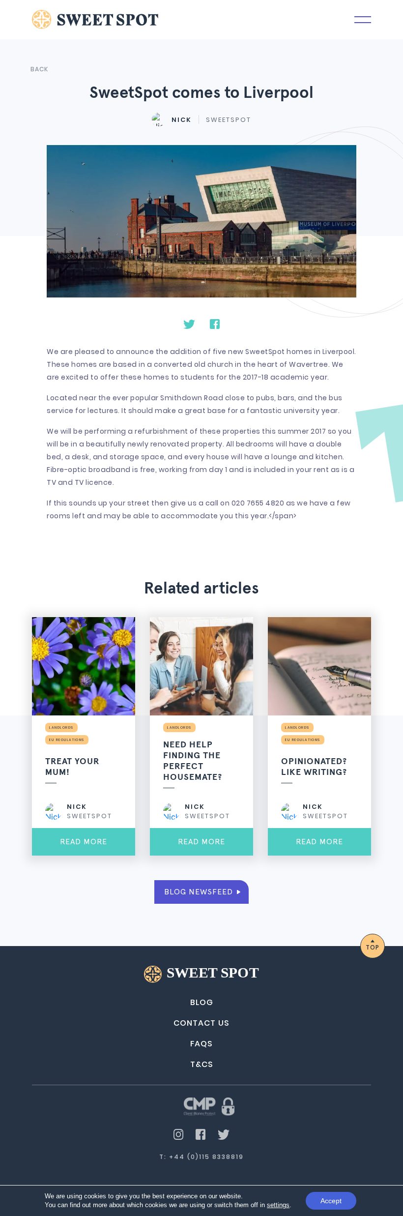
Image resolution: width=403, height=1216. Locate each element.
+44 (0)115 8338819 (206, 1157)
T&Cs (201, 1064)
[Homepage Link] (95, 19)
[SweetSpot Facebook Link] (200, 1133)
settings (278, 1205)
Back (39, 69)
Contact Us (201, 1023)
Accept (331, 1201)
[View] (209, 1106)
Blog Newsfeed (198, 891)
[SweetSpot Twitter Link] (224, 1134)
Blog (201, 1002)
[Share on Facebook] (215, 323)
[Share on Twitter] (189, 323)
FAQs (201, 1043)
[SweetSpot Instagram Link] (178, 1133)
